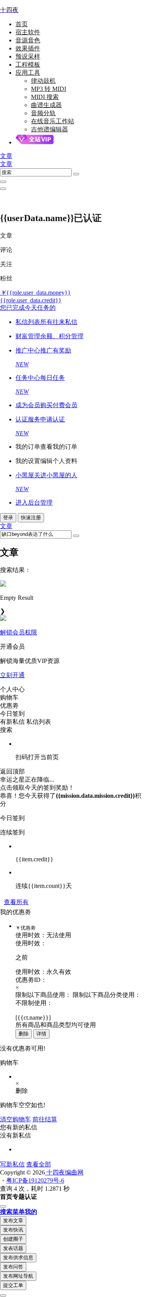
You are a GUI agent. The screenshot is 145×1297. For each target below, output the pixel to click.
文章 (6, 164)
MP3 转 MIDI (48, 89)
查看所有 (16, 902)
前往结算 (44, 1119)
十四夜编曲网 (64, 1172)
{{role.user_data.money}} (35, 292)
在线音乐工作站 (52, 121)
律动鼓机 (43, 80)
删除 (24, 1034)
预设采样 (27, 56)
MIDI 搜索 (45, 97)
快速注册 (31, 517)
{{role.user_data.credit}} (30, 300)
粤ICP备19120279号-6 (35, 1180)
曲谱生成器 (46, 105)
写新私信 (12, 1164)
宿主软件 (27, 32)
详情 (41, 1034)
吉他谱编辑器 (49, 129)
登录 (8, 517)
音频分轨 (43, 113)
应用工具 (27, 72)
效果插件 (27, 48)
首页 (21, 24)
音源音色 (27, 40)
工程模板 (27, 64)
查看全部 (38, 1164)
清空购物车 (15, 1119)
